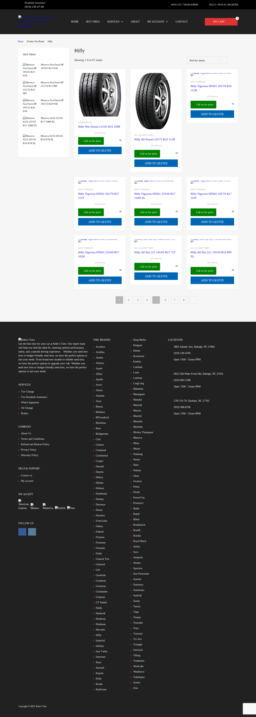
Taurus (136, 606)
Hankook (100, 613)
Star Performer (141, 573)
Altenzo (100, 363)
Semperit (138, 557)
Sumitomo (138, 590)
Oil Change (27, 408)
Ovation (137, 481)
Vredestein (138, 660)
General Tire (102, 559)
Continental (102, 455)
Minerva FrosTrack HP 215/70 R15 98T (52, 84)
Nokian (137, 470)
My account (155, 21)
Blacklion (101, 423)
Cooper (99, 461)
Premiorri (138, 503)
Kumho (137, 361)
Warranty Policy (29, 455)
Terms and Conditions (32, 438)
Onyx (136, 475)
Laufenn (137, 378)
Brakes (24, 413)
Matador (137, 399)
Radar (136, 508)
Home (75, 21)
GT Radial (101, 602)
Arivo (99, 384)
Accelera (100, 346)
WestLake (138, 666)
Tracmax (138, 633)
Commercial (85, 122)
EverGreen (101, 520)
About (135, 21)
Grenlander (102, 591)
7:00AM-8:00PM (190, 4)
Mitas (136, 443)
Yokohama (138, 677)
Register (233, 4)
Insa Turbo (101, 651)
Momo (136, 448)
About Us (26, 433)
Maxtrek (137, 405)
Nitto (136, 465)
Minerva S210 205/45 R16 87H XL (52, 138)
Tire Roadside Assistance (34, 397)
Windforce (138, 671)
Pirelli (136, 492)
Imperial (100, 640)
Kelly (99, 678)
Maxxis (137, 410)
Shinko (137, 562)
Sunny (136, 601)
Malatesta (138, 388)
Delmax (100, 488)
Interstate (101, 656)
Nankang (138, 454)
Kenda (99, 684)
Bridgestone (102, 433)
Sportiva (137, 568)
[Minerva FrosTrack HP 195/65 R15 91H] (30, 75)
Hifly (98, 635)
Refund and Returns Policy (35, 444)
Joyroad (100, 667)
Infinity (100, 646)
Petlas (136, 486)
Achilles (100, 352)
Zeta (135, 688)
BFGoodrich (102, 417)
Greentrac (101, 586)
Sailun (136, 546)
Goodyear (101, 580)
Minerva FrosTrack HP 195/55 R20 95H (52, 102)
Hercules (100, 629)
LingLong (138, 383)
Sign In (222, 4)
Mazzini (137, 416)
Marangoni (139, 394)
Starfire (137, 579)
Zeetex (136, 682)
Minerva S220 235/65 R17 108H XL (52, 120)
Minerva (137, 437)
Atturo (99, 390)
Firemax (100, 537)
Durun (99, 510)
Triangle (137, 644)
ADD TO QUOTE (99, 150)
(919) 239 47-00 (34, 6)
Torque (137, 617)
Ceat (98, 439)
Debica (99, 477)
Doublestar (101, 493)
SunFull (137, 595)
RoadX (137, 530)
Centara (100, 444)
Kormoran (138, 356)
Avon (98, 401)
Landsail (137, 367)
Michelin (138, 426)
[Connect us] (22, 532)
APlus (99, 374)
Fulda (99, 553)
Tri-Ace (137, 639)
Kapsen (99, 673)
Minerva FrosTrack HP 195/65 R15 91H (52, 66)
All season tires (143, 135)
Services (113, 21)
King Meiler (139, 339)
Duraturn (100, 504)
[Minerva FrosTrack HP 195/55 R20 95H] (30, 111)
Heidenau (101, 624)
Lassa (136, 372)
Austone (100, 395)
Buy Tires (93, 21)
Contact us (26, 475)
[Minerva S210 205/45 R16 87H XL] (30, 143)
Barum (99, 406)
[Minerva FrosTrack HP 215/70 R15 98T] (30, 93)
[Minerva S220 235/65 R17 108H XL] (30, 125)
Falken (99, 526)
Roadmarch (139, 524)
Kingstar (137, 345)
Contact (182, 21)
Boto (98, 428)
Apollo (99, 379)
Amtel (99, 368)
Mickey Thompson (143, 432)
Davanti (100, 466)
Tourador (138, 622)
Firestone (101, 542)
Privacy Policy (29, 449)
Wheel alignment (30, 402)
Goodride (101, 575)
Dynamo (100, 515)
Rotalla (137, 535)
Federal (100, 531)
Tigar (136, 611)
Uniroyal (138, 650)
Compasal (101, 450)
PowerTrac (139, 497)
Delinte (99, 482)
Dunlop (100, 499)
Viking (136, 655)
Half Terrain (198, 82)
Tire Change (27, 391)
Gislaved (100, 564)
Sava (135, 552)
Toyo (136, 628)
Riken (136, 519)
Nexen (136, 459)
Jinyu (98, 662)
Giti (98, 569)
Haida (99, 608)
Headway (101, 618)
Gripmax (100, 597)
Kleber (136, 350)
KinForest (101, 689)
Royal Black (139, 541)
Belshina (100, 412)
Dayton (99, 471)
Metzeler (137, 421)
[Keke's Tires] (37, 25)
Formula (100, 548)
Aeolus (99, 357)
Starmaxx (138, 584)
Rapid (136, 514)
